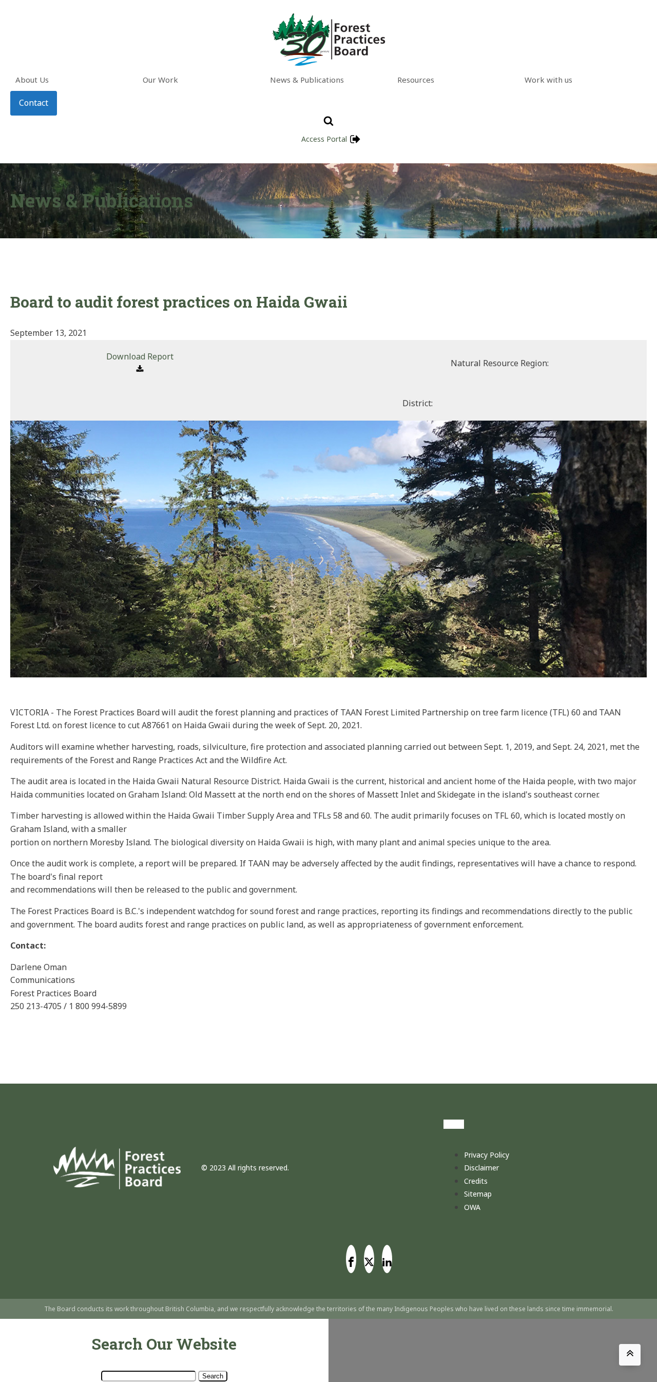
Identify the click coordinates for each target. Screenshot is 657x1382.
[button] (139, 363)
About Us (32, 79)
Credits (476, 1181)
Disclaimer (481, 1167)
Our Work (160, 79)
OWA (472, 1207)
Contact (33, 102)
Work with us (548, 79)
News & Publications (307, 79)
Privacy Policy (486, 1155)
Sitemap (478, 1194)
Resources (415, 79)
